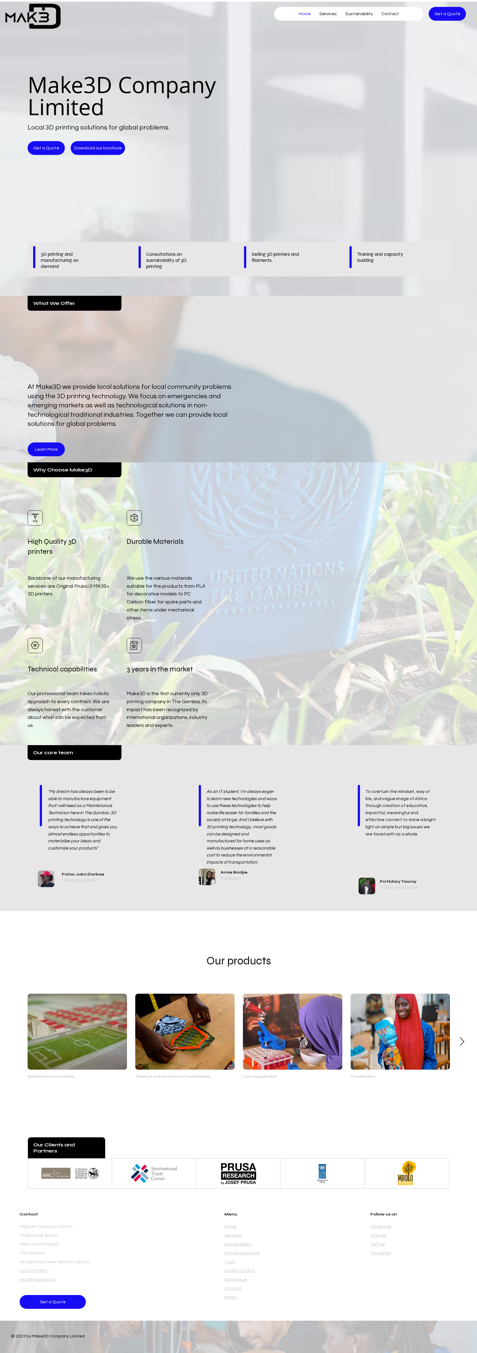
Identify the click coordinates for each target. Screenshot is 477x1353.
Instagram (380, 1253)
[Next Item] (462, 1042)
